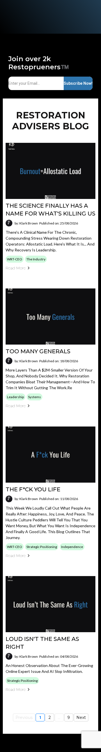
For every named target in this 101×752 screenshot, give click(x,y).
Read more (16, 267)
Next (81, 717)
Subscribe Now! (78, 83)
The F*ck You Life (33, 489)
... (59, 717)
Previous (24, 717)
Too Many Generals (38, 351)
